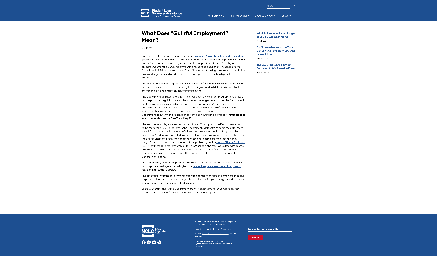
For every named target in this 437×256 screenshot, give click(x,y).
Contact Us (207, 229)
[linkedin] (149, 244)
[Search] (293, 6)
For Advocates (239, 15)
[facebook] (144, 244)
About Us (198, 229)
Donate (216, 229)
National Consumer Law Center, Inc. (215, 234)
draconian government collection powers (217, 166)
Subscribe (255, 238)
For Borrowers (216, 15)
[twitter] (154, 244)
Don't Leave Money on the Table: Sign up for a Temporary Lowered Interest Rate (276, 51)
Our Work (285, 15)
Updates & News (264, 15)
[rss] (159, 244)
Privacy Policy (226, 229)
